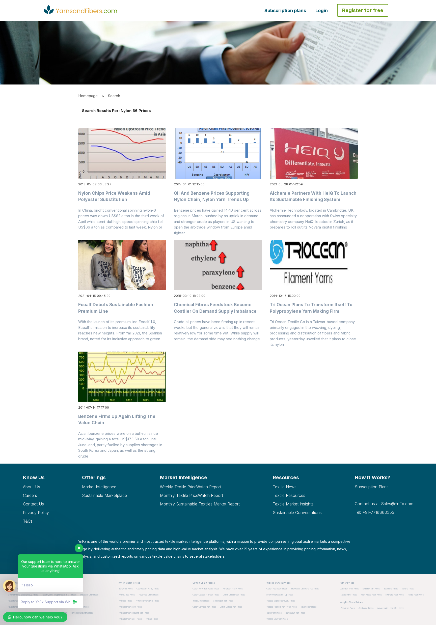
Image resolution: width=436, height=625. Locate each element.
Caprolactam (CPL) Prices (148, 588)
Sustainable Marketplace (104, 495)
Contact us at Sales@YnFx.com (384, 503)
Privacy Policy (36, 512)
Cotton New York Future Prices (206, 588)
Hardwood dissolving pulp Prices (305, 588)
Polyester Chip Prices (89, 594)
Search (114, 95)
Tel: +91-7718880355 (374, 512)
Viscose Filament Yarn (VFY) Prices (281, 607)
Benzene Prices (126, 588)
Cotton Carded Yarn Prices (231, 607)
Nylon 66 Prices (125, 601)
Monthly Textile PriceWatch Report (191, 495)
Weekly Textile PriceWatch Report (190, 486)
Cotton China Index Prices (234, 594)
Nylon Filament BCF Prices (130, 619)
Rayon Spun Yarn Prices (295, 613)
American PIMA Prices (233, 588)
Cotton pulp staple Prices (276, 588)
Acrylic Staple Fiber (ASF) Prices (390, 608)
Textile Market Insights (293, 503)
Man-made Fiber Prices (371, 594)
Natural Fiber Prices (348, 594)
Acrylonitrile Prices (366, 608)
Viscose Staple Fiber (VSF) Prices (280, 601)
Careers (30, 495)
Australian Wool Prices (349, 588)
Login (321, 10)
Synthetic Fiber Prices (395, 594)
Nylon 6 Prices (152, 619)
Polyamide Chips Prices (148, 594)
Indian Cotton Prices (201, 601)
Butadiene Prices (391, 588)
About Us (31, 486)
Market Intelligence (99, 486)
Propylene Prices (347, 608)
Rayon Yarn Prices (274, 613)
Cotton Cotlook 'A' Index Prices (206, 594)
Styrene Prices (408, 588)
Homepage (88, 95)
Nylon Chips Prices (127, 594)
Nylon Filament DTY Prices (147, 601)
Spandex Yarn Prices (371, 588)
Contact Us (33, 503)
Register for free (362, 10)
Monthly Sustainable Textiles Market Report (200, 503)
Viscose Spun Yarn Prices (277, 619)
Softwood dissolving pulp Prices (279, 594)
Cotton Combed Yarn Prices (204, 607)
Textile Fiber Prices (415, 594)
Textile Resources (289, 495)
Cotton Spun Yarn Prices (223, 601)
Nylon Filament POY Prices (130, 607)
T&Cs (28, 521)
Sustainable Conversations (297, 512)
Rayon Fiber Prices (308, 607)
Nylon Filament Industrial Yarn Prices (134, 613)
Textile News (284, 486)
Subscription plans (285, 10)
